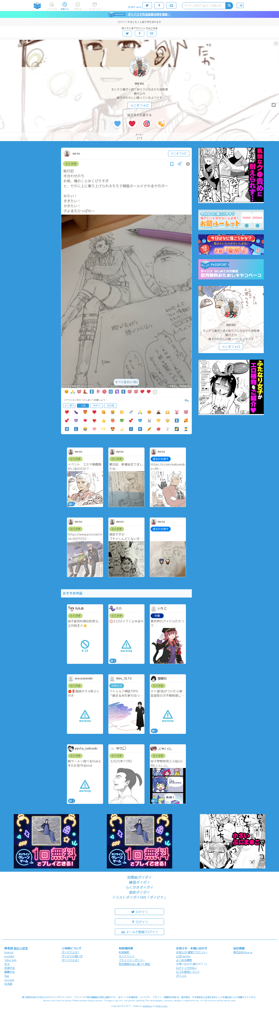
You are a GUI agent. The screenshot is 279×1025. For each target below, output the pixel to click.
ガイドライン (126, 956)
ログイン (141, 912)
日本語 (8, 984)
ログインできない (186, 968)
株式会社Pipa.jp (242, 952)
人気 (83, 405)
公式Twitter (183, 956)
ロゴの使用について (188, 972)
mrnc (140, 83)
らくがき (71, 164)
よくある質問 (184, 960)
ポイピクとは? (70, 952)
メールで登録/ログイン (141, 932)
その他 (110, 405)
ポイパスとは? (70, 960)
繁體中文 (9, 972)
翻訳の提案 (21, 948)
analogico (147, 1005)
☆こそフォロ (139, 105)
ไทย (6, 976)
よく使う (69, 405)
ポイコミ (181, 976)
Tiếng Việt (10, 960)
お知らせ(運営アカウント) (191, 952)
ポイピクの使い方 (72, 956)
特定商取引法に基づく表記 (134, 964)
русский (9, 980)
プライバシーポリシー (132, 960)
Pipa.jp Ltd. (162, 1005)
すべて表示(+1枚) (126, 382)
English (8, 952)
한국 (7, 964)
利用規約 (124, 952)
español (9, 956)
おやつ (96, 405)
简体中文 (9, 968)
